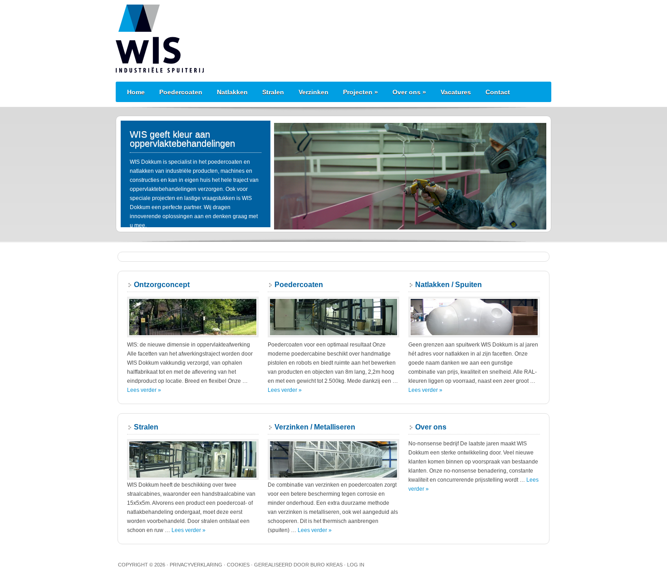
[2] (290, 222)
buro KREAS (326, 564)
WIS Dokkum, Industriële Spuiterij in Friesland (333, 39)
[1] (282, 222)
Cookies (238, 564)
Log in (355, 564)
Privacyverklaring (196, 564)
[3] (299, 222)
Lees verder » (144, 390)
